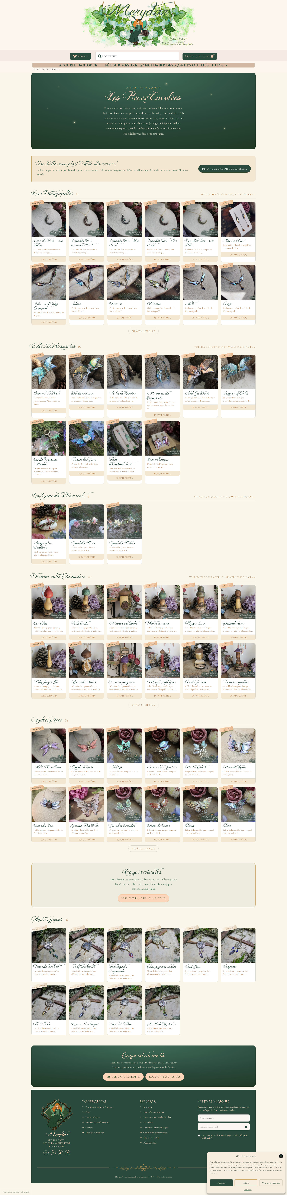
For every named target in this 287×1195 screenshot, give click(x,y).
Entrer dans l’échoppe (123, 1076)
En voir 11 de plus (143, 705)
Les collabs (148, 1122)
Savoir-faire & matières (153, 1112)
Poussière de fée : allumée (16, 1191)
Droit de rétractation (95, 1132)
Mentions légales (93, 1117)
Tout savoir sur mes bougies (155, 1127)
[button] (281, 1156)
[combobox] (137, 56)
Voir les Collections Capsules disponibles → (225, 347)
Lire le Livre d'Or (151, 1137)
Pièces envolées (150, 1142)
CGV (88, 1112)
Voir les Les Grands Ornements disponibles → (225, 496)
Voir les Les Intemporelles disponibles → (228, 194)
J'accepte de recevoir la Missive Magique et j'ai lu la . (225, 1136)
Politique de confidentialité (97, 1122)
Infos (218, 65)
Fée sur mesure (120, 65)
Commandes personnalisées (155, 1132)
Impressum (248, 1190)
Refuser (246, 1183)
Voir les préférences (271, 1183)
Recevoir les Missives (164, 1076)
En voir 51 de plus (143, 848)
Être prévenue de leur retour (143, 898)
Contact (89, 1127)
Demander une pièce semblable (224, 168)
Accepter (221, 1183)
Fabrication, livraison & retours (99, 1107)
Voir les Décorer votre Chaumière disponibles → (222, 577)
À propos (147, 1107)
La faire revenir (49, 259)
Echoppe (88, 65)
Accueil (67, 65)
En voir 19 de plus (143, 331)
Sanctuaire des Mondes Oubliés (174, 65)
